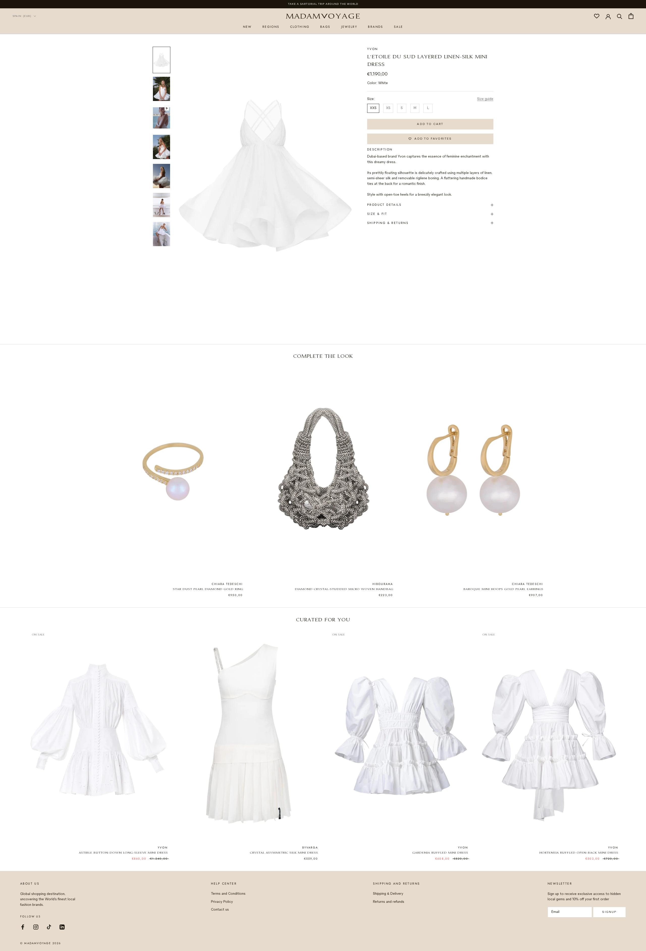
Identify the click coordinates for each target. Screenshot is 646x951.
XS (388, 108)
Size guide (485, 99)
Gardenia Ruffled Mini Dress (440, 853)
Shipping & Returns (388, 223)
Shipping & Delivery (388, 893)
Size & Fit (377, 214)
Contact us (220, 909)
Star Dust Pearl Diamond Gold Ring (208, 589)
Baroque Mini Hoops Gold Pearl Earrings (503, 589)
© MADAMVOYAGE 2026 (40, 943)
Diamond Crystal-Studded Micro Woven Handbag (344, 589)
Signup (609, 912)
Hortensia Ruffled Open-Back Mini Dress (578, 853)
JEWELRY (349, 26)
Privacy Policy (222, 902)
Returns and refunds (388, 902)
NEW (247, 26)
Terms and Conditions (228, 893)
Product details (384, 204)
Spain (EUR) (22, 16)
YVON (372, 49)
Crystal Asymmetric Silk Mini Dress (284, 853)
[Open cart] (631, 16)
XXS (373, 108)
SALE (398, 26)
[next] (630, 476)
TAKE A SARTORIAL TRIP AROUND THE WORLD (323, 4)
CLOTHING (300, 26)
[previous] (15, 476)
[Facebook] (22, 926)
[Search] (619, 16)
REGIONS (271, 26)
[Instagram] (35, 926)
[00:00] (264, 175)
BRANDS (375, 26)
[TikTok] (48, 926)
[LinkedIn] (62, 926)
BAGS (325, 26)
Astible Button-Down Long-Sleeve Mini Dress (123, 853)
